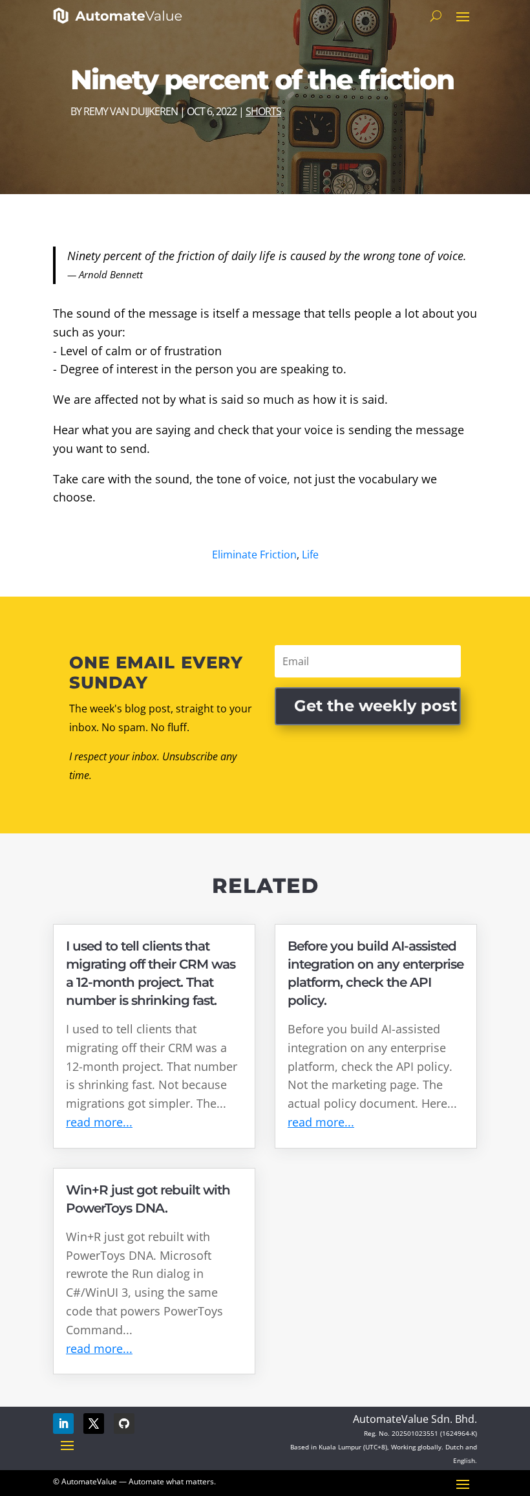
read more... (99, 1122)
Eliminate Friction (254, 554)
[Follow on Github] (124, 1423)
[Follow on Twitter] (93, 1423)
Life (310, 554)
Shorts (263, 111)
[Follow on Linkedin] (63, 1423)
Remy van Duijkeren (130, 111)
